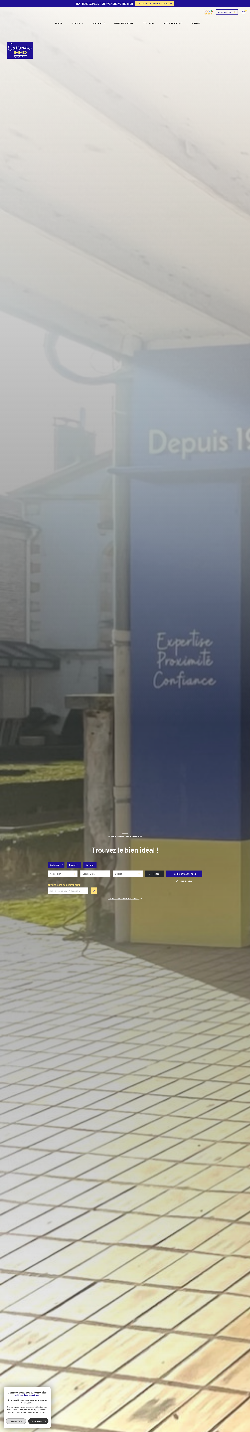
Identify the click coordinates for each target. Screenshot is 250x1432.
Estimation (148, 23)
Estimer (90, 864)
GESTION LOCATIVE (172, 23)
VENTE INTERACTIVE (123, 23)
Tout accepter (38, 1421)
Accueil (59, 23)
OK (94, 891)
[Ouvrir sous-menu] (82, 23)
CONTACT (195, 23)
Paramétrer (16, 1421)
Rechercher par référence (64, 885)
